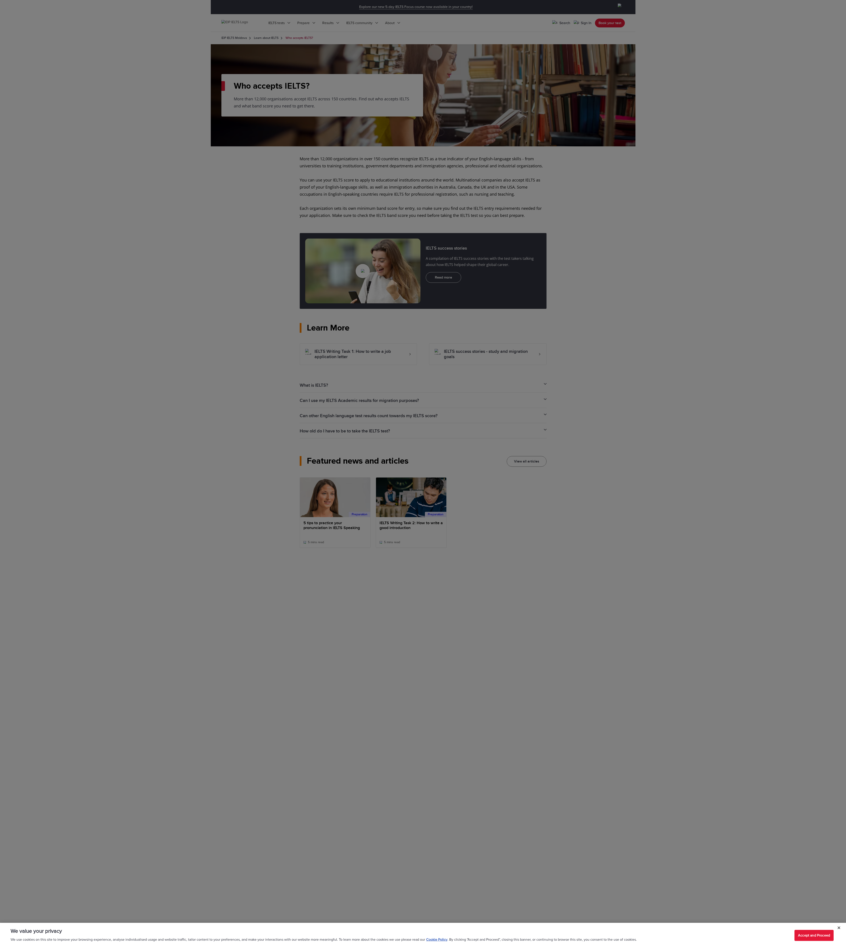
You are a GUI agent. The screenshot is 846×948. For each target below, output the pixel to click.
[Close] (839, 928)
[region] (423, 935)
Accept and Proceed (814, 935)
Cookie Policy (436, 939)
